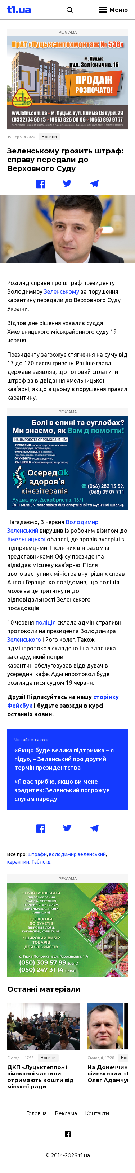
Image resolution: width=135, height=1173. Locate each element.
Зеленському (61, 291)
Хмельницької (26, 539)
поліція (46, 622)
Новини (49, 136)
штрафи (37, 854)
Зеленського (24, 639)
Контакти (97, 1113)
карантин (18, 862)
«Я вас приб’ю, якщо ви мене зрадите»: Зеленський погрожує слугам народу (61, 790)
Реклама (66, 1113)
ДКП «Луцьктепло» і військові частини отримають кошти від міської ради (40, 1077)
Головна (36, 1113)
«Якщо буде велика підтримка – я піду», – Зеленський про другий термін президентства (64, 759)
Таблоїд (41, 862)
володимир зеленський (77, 854)
